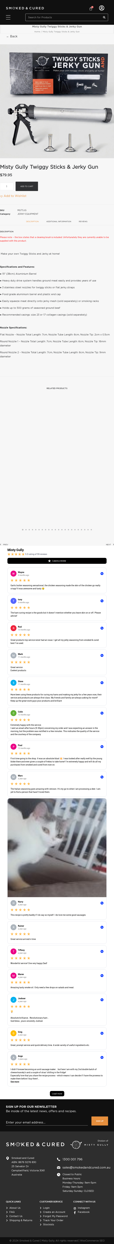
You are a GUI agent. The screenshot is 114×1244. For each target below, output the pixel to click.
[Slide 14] (65, 529)
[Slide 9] (48, 529)
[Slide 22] (91, 529)
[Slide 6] (39, 529)
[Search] (104, 17)
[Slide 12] (58, 529)
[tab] (59, 222)
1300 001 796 (72, 1159)
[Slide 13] (62, 529)
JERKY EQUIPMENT (27, 214)
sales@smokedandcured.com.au (86, 1167)
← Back (12, 36)
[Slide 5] (35, 529)
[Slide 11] (55, 529)
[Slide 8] (45, 529)
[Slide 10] (52, 529)
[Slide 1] (22, 529)
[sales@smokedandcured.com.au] (58, 1167)
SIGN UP (99, 1121)
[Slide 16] (71, 529)
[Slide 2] (26, 529)
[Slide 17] (75, 529)
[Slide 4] (32, 529)
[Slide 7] (42, 529)
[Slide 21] (88, 529)
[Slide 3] (29, 529)
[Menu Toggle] (8, 17)
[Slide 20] (84, 529)
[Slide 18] (78, 529)
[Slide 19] (81, 529)
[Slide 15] (68, 529)
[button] (57, 101)
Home (37, 32)
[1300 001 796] (58, 1159)
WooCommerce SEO (92, 1240)
